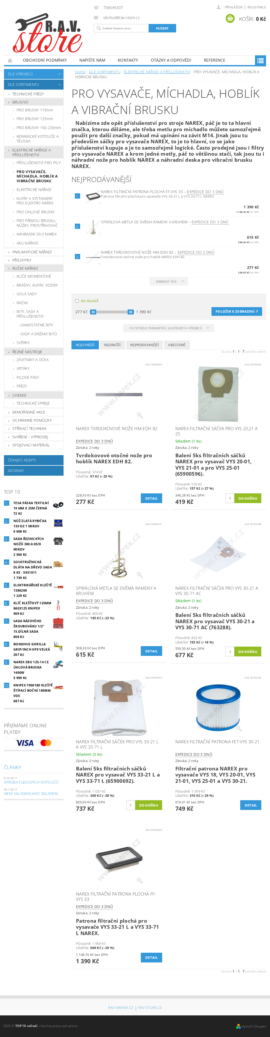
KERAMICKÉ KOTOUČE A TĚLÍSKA (38, 139)
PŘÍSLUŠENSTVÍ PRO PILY (38, 162)
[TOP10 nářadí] (48, 34)
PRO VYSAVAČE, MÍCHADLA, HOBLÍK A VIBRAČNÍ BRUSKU (37, 176)
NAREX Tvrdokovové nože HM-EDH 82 (157, 252)
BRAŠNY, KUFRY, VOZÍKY (37, 285)
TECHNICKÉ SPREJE (33, 403)
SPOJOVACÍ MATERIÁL (31, 445)
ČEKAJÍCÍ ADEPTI (22, 460)
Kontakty (128, 60)
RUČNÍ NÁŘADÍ (25, 268)
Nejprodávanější (144, 345)
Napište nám (92, 60)
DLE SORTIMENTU (23, 84)
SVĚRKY (23, 342)
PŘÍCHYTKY (21, 260)
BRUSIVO (20, 102)
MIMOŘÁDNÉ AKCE (28, 412)
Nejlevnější (85, 345)
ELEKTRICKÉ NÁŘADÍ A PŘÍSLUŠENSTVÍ (31, 152)
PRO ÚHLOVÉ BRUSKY (36, 211)
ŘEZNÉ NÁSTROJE (27, 351)
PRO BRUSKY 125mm (35, 118)
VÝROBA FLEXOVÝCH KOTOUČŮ (31, 782)
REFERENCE (214, 60)
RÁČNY (22, 302)
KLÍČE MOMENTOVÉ (34, 276)
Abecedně (177, 345)
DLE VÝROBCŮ (20, 73)
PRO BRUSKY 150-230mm (39, 127)
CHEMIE (19, 395)
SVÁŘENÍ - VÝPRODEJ (30, 436)
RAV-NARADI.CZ (120, 1008)
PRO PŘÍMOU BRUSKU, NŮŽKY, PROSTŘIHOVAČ (37, 223)
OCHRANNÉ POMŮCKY (31, 420)
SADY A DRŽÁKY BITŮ (39, 333)
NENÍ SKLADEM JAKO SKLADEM (31, 793)
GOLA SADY (27, 293)
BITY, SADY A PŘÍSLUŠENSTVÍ (30, 314)
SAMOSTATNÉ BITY (37, 324)
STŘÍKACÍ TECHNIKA (29, 428)
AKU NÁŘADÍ (27, 242)
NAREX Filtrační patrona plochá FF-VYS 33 (162, 191)
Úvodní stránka (10, 60)
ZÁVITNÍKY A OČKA (33, 359)
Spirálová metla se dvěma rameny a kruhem (164, 221)
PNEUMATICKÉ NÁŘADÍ (32, 251)
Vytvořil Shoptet (254, 1026)
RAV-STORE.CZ (150, 1008)
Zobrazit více (166, 281)
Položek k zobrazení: (237, 311)
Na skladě (90, 301)
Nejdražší (112, 345)
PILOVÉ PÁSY (28, 377)
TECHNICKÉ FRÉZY (28, 93)
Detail (151, 498)
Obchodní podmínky (45, 60)
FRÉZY (22, 386)
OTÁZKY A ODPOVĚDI (171, 60)
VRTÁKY (23, 368)
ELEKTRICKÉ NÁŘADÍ (34, 189)
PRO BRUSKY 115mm (35, 109)
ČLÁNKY (12, 767)
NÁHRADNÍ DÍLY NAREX (37, 234)
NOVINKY (16, 470)
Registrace (257, 7)
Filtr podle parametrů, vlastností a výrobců (166, 328)
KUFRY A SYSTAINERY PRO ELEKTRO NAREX (35, 201)
